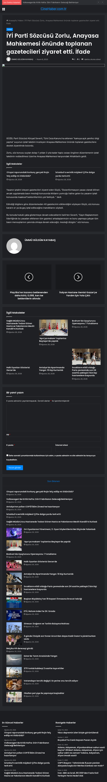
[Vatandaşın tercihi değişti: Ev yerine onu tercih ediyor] (14, 684)
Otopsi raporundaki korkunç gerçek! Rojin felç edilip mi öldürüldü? (40, 491)
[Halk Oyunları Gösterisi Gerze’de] (20, 357)
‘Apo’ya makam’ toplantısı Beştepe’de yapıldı (52, 339)
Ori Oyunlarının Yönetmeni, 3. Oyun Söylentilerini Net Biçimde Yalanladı (59, 529)
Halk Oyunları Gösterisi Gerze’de (18, 369)
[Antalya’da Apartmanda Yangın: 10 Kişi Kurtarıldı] (53, 357)
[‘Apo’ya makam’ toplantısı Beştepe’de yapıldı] (53, 328)
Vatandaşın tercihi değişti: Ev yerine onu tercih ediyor (51, 680)
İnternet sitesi (61, 445)
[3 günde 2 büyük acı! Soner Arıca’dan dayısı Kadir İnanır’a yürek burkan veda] (14, 640)
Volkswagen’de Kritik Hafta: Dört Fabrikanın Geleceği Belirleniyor (39, 499)
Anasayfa (12, 20)
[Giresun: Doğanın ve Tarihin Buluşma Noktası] (14, 627)
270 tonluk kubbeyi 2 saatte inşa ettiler (44, 668)
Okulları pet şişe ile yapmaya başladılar (44, 693)
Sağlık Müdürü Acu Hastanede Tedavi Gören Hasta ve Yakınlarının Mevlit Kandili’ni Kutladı (20, 324)
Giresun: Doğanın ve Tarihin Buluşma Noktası (46, 623)
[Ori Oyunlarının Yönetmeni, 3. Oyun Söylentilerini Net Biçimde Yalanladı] (14, 533)
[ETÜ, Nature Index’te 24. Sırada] (14, 615)
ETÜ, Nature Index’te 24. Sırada (39, 611)
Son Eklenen (53, 481)
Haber (20, 20)
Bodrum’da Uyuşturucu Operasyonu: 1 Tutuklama (85, 322)
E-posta (10, 445)
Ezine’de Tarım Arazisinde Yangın (40, 656)
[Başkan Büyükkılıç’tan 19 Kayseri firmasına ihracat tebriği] (14, 602)
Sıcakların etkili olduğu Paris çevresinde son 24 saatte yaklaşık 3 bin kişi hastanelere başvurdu (84, 371)
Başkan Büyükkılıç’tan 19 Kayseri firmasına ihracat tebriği (53, 598)
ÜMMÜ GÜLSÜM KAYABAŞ (22, 59)
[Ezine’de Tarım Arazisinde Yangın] (14, 660)
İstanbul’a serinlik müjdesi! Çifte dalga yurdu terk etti (33, 514)
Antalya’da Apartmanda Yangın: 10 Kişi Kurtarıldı (51, 369)
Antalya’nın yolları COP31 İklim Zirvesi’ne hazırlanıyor (33, 506)
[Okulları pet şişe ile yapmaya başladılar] (14, 697)
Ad (8, 434)
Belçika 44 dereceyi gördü (19, 648)
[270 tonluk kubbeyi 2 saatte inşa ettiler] (14, 672)
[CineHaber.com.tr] (53, 9)
